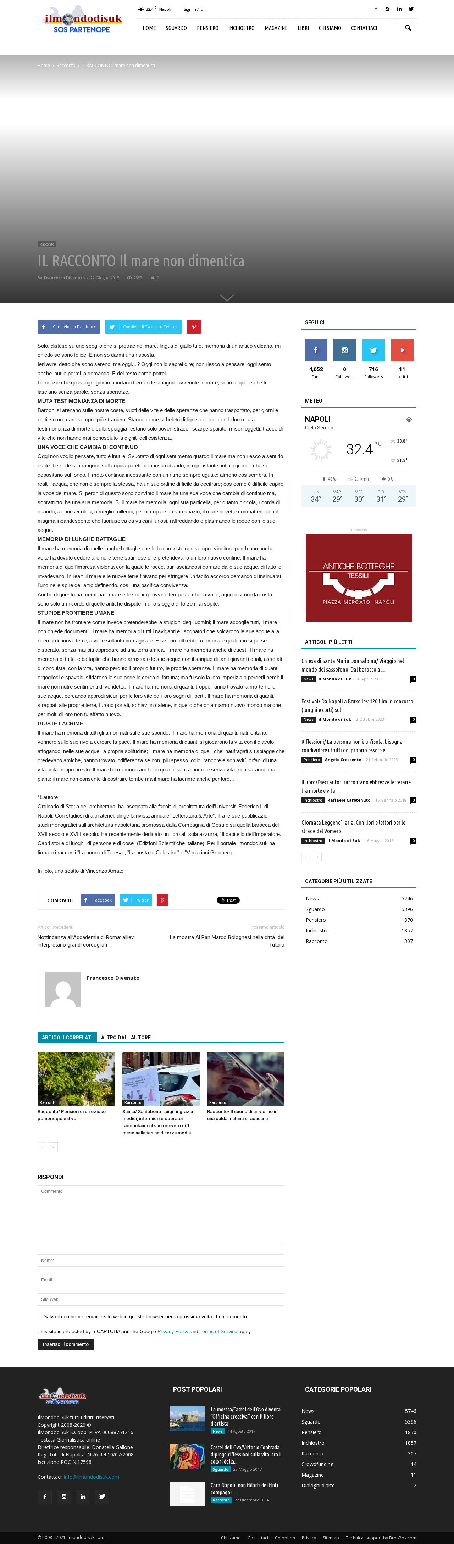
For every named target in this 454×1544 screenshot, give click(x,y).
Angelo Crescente (343, 759)
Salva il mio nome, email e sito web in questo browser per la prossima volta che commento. (146, 1316)
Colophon (285, 1538)
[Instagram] (387, 9)
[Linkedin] (399, 9)
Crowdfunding (317, 1464)
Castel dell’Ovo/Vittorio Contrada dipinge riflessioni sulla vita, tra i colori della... (246, 1454)
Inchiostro (241, 28)
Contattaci (364, 28)
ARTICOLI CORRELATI (67, 1037)
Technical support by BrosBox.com (381, 1538)
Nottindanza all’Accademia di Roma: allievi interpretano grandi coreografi (86, 941)
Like (316, 341)
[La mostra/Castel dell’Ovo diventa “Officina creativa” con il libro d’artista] (187, 1418)
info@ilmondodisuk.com (91, 1476)
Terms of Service (218, 1331)
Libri (303, 28)
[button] (407, 28)
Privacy (309, 1538)
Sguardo (176, 28)
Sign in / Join (195, 9)
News (309, 678)
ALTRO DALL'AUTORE (126, 1037)
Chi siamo (330, 28)
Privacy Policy (172, 1331)
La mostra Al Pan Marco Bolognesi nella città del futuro (227, 941)
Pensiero (207, 28)
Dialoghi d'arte (318, 1485)
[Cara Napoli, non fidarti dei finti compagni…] (187, 1494)
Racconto (47, 244)
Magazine (276, 28)
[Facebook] (376, 9)
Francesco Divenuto (64, 277)
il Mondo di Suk (335, 678)
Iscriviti (402, 341)
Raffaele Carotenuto (348, 800)
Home (149, 28)
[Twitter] (411, 9)
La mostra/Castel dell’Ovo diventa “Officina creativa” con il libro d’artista (246, 1416)
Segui (344, 341)
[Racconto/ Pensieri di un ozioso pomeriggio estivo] (76, 1079)
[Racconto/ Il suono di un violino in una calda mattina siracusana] (245, 1079)
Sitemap (331, 1538)
